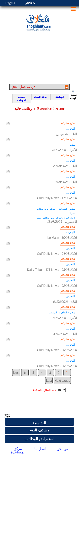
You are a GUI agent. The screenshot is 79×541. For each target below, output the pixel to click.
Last (49, 380)
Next (16, 372)
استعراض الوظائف (39, 439)
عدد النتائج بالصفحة (44, 390)
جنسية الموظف (20, 98)
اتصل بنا (40, 449)
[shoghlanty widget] (7, 416)
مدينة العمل (40, 97)
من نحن (62, 449)
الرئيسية (39, 423)
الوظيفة (58, 97)
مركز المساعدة (18, 450)
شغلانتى (30, 3)
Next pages (62, 380)
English (10, 3)
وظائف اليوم (39, 430)
